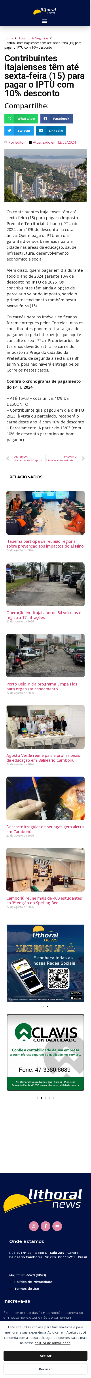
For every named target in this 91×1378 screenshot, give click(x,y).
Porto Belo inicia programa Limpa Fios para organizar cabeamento (41, 686)
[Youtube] (57, 1226)
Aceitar (45, 1355)
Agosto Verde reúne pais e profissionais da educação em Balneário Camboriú (43, 758)
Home (8, 38)
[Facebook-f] (45, 1226)
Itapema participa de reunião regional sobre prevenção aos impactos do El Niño (45, 544)
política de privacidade (52, 1343)
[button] (44, 21)
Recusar (45, 1369)
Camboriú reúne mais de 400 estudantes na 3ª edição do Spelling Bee (44, 900)
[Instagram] (34, 1226)
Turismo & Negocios (33, 38)
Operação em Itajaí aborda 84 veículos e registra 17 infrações (43, 615)
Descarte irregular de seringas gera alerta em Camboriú (45, 829)
